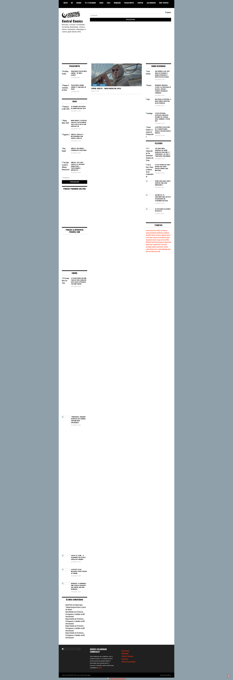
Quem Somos (125, 651)
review (148, 249)
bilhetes (167, 233)
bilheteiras (161, 233)
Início (65, 3)
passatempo (159, 242)
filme (163, 237)
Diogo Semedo (70, 619)
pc (163, 242)
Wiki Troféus (163, 3)
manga (159, 240)
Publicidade (125, 653)
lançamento (149, 240)
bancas (165, 230)
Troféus (140, 3)
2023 (108, 3)
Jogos (101, 3)
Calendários (151, 3)
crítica (148, 237)
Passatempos (129, 3)
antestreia (153, 230)
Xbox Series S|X (155, 251)
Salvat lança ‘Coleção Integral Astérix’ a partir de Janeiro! (76, 607)
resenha (165, 247)
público (154, 247)
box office (148, 235)
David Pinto (69, 605)
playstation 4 (150, 244)
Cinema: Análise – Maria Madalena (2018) (106, 88)
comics (169, 235)
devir (151, 237)
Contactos (125, 659)
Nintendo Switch (150, 242)
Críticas (102, 85)
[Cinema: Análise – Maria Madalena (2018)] (116, 74)
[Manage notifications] (228, 676)
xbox (169, 249)
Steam (152, 249)
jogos (168, 237)
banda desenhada (151, 233)
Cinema (78, 3)
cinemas (158, 235)
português (149, 247)
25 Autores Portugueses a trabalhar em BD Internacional (75, 614)
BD (72, 3)
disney (155, 237)
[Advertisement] (116, 46)
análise (158, 230)
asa (162, 230)
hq (165, 237)
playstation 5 (157, 244)
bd (157, 233)
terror (155, 249)
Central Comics (72, 21)
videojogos (165, 249)
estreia (159, 237)
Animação (117, 3)
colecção (163, 235)
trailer (160, 249)
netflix (167, 240)
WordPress (168, 675)
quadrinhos (159, 247)
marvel (163, 240)
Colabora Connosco (127, 656)
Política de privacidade (128, 661)
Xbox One (148, 251)
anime (147, 230)
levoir (154, 240)
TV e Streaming (90, 3)
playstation (168, 242)
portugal (164, 244)
